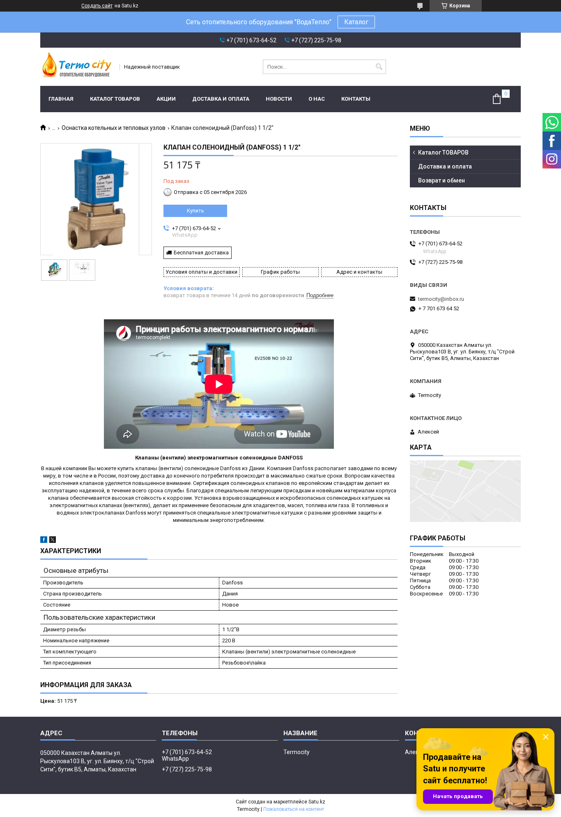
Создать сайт (97, 6)
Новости (279, 99)
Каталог (356, 22)
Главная (61, 99)
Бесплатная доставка (201, 252)
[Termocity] (77, 67)
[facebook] (43, 541)
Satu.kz (316, 802)
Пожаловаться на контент (293, 809)
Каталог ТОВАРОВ (115, 99)
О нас (316, 99)
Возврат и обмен (441, 180)
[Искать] (379, 67)
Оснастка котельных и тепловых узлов (114, 128)
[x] (52, 541)
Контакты (355, 99)
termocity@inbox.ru (441, 299)
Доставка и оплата (220, 99)
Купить (195, 211)
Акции (166, 99)
